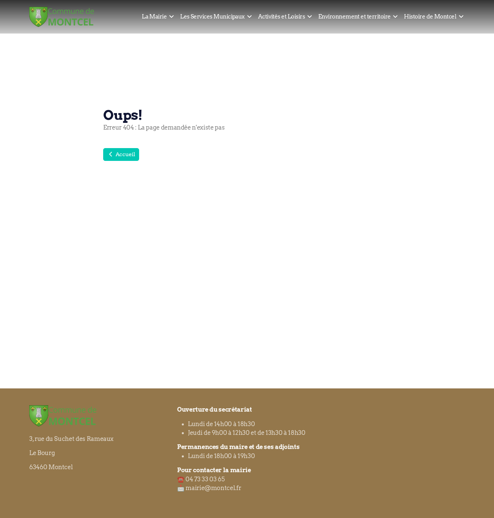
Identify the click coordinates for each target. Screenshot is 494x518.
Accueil (124, 154)
